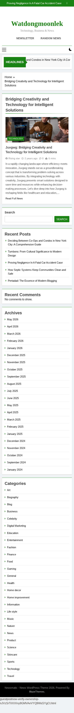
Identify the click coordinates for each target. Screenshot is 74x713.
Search (10, 212)
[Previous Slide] (64, 3)
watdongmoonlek (37, 23)
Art (8, 490)
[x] (37, 15)
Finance (11, 554)
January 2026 (14, 348)
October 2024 (14, 455)
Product (11, 640)
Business (12, 511)
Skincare (12, 654)
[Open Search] (64, 49)
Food (10, 561)
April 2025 (12, 412)
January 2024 (14, 469)
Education (12, 533)
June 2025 (13, 398)
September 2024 (16, 462)
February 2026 (15, 340)
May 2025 (12, 405)
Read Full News (14, 198)
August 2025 (14, 383)
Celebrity (12, 518)
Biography (12, 497)
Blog (9, 504)
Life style (12, 611)
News (10, 633)
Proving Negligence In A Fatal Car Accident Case (34, 3)
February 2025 (15, 426)
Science (11, 647)
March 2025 (13, 419)
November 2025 (16, 362)
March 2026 (13, 333)
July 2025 (12, 390)
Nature (11, 625)
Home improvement (18, 597)
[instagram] (33, 15)
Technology (15, 138)
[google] (41, 15)
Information (13, 604)
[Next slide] (69, 3)
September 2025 (16, 376)
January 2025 (14, 433)
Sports (10, 661)
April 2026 (12, 326)
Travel (10, 675)
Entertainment (15, 540)
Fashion (11, 547)
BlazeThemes (36, 691)
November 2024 (16, 448)
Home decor (14, 590)
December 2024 (16, 440)
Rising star (14, 158)
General (11, 575)
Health (10, 583)
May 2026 (12, 319)
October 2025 (14, 369)
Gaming (11, 568)
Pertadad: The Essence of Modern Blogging (32, 280)
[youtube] (45, 15)
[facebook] (29, 15)
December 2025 (16, 355)
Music (10, 618)
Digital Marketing (16, 525)
